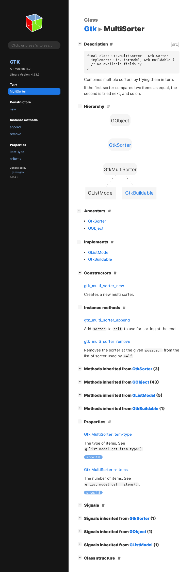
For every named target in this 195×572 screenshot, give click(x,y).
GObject (96, 228)
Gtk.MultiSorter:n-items (106, 469)
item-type (17, 152)
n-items (15, 158)
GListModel (98, 252)
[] (81, 43)
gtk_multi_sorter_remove (107, 341)
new (13, 109)
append (15, 127)
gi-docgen (18, 172)
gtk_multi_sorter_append (107, 320)
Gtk (15, 62)
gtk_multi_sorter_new (104, 285)
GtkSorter (97, 221)
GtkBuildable (100, 259)
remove (15, 134)
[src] (175, 44)
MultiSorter (18, 91)
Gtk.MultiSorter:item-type (108, 434)
